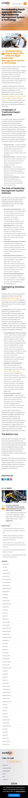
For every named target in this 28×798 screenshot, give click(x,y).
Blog (8, 22)
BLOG (4, 774)
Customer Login (14, 761)
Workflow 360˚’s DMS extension (12, 371)
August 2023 (6, 640)
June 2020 (5, 732)
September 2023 (7, 637)
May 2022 (5, 677)
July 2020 (5, 729)
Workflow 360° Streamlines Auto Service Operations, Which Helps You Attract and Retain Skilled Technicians (13, 537)
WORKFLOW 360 (7, 768)
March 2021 (5, 717)
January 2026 (6, 576)
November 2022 (7, 662)
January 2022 (6, 689)
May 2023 (5, 646)
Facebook (3, 479)
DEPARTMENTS (6, 771)
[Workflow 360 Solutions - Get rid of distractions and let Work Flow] (6, 3)
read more (9, 521)
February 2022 (6, 686)
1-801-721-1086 (17, 4)
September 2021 (7, 701)
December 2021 (7, 692)
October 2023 (6, 634)
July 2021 (5, 704)
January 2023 (6, 658)
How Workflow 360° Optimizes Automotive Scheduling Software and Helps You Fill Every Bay (14, 530)
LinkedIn (8, 479)
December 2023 (7, 628)
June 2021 (5, 707)
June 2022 (5, 674)
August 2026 (6, 564)
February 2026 (6, 573)
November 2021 (6, 695)
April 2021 (5, 713)
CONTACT (5, 779)
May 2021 (5, 710)
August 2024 (6, 607)
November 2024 (7, 604)
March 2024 (6, 619)
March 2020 (6, 738)
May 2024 (5, 613)
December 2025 (7, 579)
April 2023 (5, 649)
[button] (8, 524)
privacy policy (20, 791)
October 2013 (6, 744)
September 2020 (7, 726)
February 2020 (6, 741)
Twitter (5, 479)
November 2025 (7, 582)
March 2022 (6, 683)
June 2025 (5, 594)
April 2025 (5, 597)
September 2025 (7, 588)
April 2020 (5, 735)
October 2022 (6, 665)
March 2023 (6, 652)
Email (11, 479)
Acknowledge (14, 795)
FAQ (4, 776)
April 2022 (5, 680)
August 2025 (6, 591)
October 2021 (6, 698)
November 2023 (7, 631)
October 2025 (6, 585)
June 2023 (5, 643)
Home (3, 22)
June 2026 (5, 570)
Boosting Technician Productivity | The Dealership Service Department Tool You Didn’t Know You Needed (15, 507)
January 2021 (6, 723)
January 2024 (6, 625)
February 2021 (6, 720)
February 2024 (6, 622)
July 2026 (5, 567)
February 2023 (6, 655)
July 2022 (5, 671)
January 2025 (6, 600)
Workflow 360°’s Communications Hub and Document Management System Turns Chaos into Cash (14, 545)
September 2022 (7, 668)
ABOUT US (5, 765)
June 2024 (5, 610)
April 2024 (5, 616)
